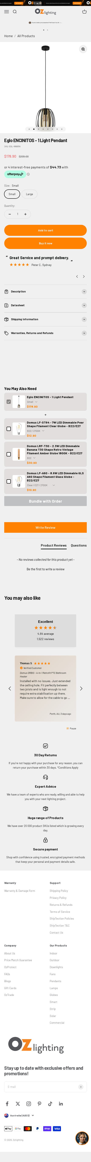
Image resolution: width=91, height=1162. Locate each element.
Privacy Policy (58, 897)
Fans (52, 974)
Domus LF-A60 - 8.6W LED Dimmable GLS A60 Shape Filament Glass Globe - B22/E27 (55, 476)
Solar (53, 1016)
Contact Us (56, 932)
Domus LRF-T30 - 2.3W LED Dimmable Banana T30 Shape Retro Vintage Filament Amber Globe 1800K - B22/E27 (54, 449)
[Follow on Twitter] (18, 1104)
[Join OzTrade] (45, 3)
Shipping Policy (59, 890)
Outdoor (54, 960)
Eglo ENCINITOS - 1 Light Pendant (50, 397)
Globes (54, 995)
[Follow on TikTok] (50, 1104)
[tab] (54, 546)
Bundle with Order (45, 501)
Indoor (53, 953)
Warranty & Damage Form (19, 890)
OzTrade (9, 995)
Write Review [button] (45, 527)
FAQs (7, 974)
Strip (53, 1009)
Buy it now (45, 243)
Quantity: (9, 205)
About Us (9, 953)
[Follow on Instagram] (29, 1104)
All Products (26, 36)
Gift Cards (10, 988)
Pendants (55, 981)
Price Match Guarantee (18, 960)
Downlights (56, 967)
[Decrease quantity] (9, 214)
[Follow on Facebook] (7, 1104)
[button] (45, 568)
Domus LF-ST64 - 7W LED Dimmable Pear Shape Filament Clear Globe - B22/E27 (55, 424)
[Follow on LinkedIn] (61, 1104)
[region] (45, 688)
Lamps (54, 988)
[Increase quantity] (25, 214)
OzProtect (10, 967)
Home (8, 36)
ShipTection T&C (60, 925)
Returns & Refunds (61, 904)
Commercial (57, 1022)
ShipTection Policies (62, 918)
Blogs (7, 981)
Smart (53, 1002)
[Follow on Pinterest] (39, 1104)
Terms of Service (60, 911)
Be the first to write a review (46, 569)
